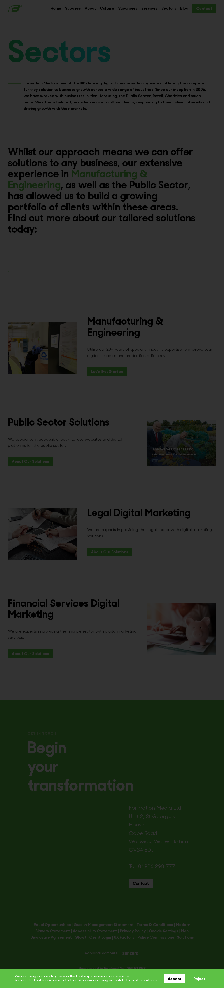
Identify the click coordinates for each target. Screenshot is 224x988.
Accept (175, 979)
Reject (199, 979)
